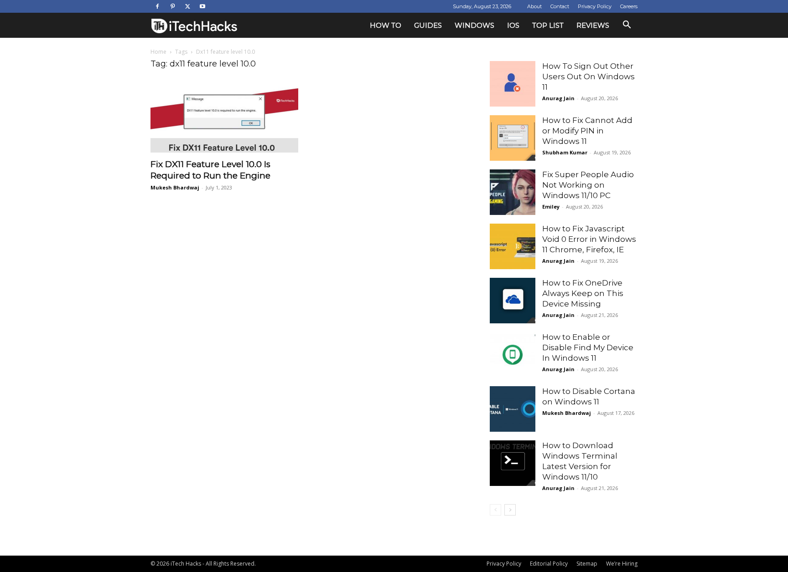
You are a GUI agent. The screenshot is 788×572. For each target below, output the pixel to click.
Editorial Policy (549, 563)
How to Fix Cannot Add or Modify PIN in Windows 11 (587, 131)
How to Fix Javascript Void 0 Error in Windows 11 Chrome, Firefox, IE (589, 239)
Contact (559, 6)
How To (385, 25)
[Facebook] (157, 6)
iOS (513, 25)
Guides (428, 25)
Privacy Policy (595, 6)
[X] (187, 6)
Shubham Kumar (564, 152)
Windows (474, 25)
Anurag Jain (558, 98)
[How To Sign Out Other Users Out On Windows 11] (512, 84)
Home (158, 52)
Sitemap (586, 563)
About (534, 6)
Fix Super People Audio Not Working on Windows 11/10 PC (588, 185)
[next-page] (510, 510)
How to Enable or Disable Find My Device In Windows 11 (587, 347)
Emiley (551, 206)
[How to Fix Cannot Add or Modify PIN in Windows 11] (512, 138)
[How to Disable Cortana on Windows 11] (512, 409)
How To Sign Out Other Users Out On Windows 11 (588, 76)
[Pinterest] (172, 6)
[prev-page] (495, 510)
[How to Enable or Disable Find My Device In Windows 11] (512, 355)
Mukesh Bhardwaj (174, 187)
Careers (629, 6)
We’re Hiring (622, 563)
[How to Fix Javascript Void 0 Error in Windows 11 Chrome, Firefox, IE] (512, 246)
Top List (548, 25)
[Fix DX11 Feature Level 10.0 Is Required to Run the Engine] (224, 116)
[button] (627, 25)
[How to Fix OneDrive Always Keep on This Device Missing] (512, 300)
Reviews (592, 25)
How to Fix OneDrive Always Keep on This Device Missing (582, 293)
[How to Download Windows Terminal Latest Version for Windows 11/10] (512, 463)
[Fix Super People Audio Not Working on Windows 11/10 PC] (512, 192)
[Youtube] (202, 6)
